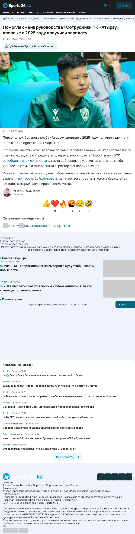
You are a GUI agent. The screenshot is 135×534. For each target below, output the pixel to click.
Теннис (15, 485)
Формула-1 (39, 485)
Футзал (7, 485)
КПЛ (31, 12)
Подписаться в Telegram (66, 249)
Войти (126, 5)
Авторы (58, 499)
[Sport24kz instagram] (128, 476)
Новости (8, 12)
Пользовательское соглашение (103, 496)
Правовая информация (16, 499)
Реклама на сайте (74, 496)
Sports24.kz (8, 18)
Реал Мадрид (70, 491)
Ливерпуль (55, 491)
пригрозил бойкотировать (38, 178)
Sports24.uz (70, 499)
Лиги (82, 12)
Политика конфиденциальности (44, 496)
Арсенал (83, 491)
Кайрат (7, 491)
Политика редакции (41, 499)
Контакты (20, 496)
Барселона (17, 491)
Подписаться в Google (39, 249)
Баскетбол (26, 485)
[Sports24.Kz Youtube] (114, 476)
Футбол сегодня (65, 12)
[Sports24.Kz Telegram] (107, 476)
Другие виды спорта (57, 485)
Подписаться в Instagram (94, 249)
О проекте (8, 496)
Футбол (21, 12)
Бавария (94, 491)
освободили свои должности (25, 160)
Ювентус (104, 491)
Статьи (74, 485)
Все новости (64, 457)
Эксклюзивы (45, 12)
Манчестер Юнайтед (37, 491)
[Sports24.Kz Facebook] (100, 476)
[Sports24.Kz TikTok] (121, 476)
